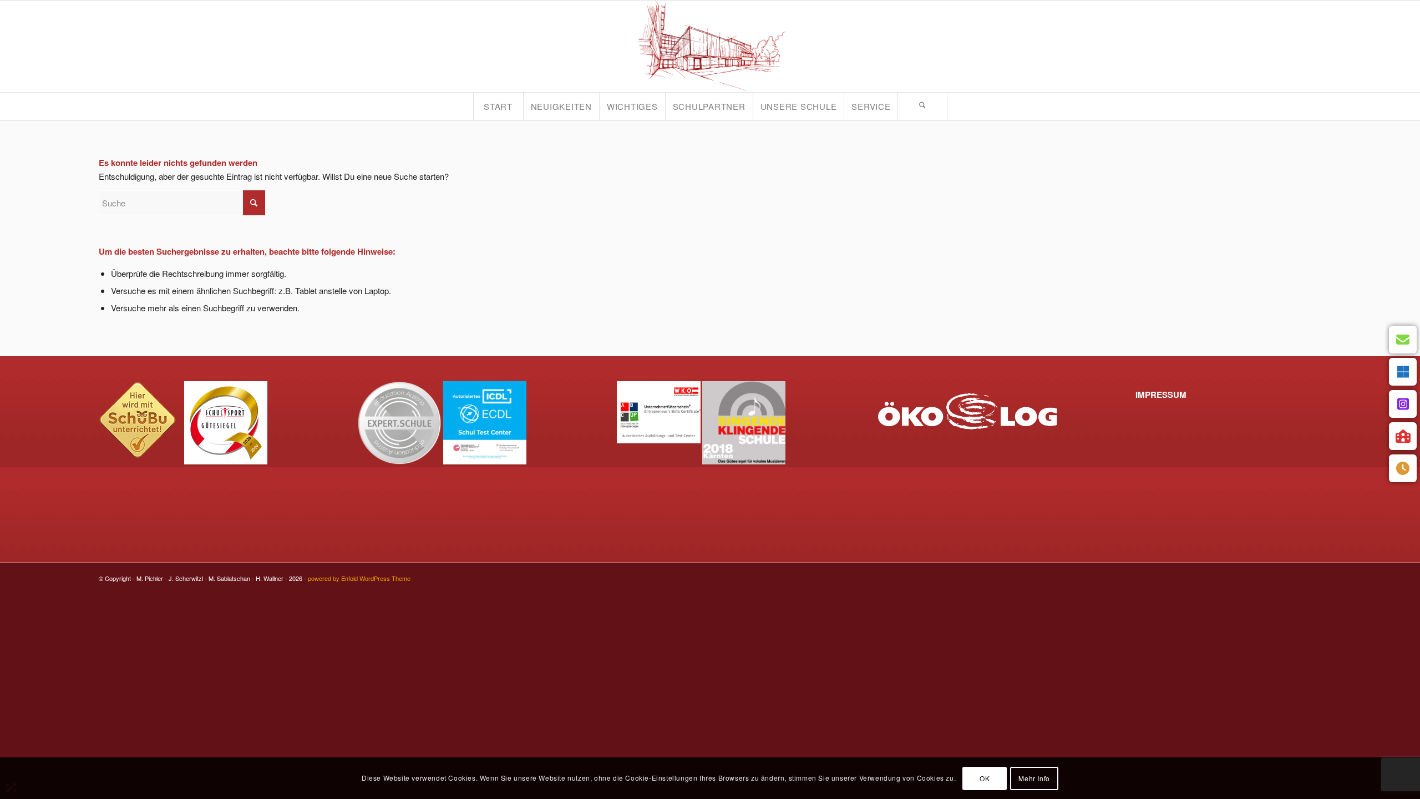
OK (985, 777)
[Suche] (922, 106)
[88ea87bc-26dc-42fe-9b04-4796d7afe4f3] (710, 46)
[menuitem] (498, 106)
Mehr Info (1033, 777)
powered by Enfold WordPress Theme (359, 578)
